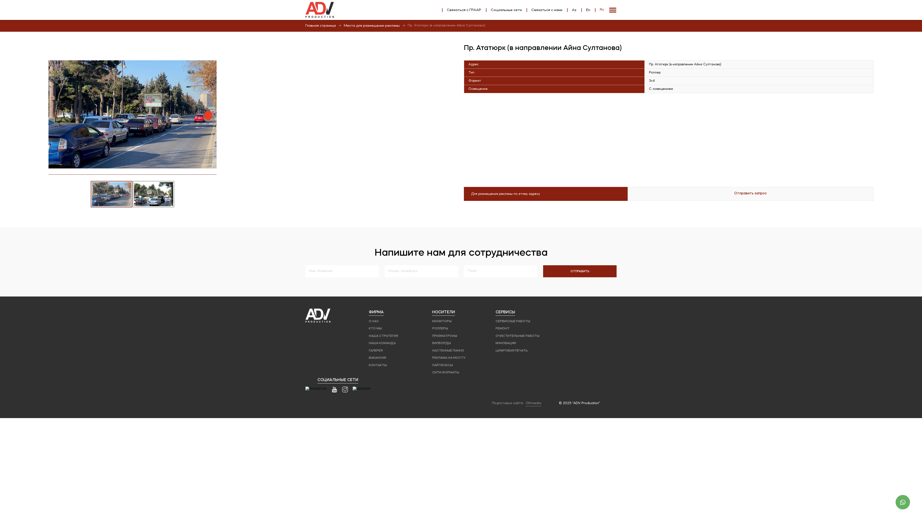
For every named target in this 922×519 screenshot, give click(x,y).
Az (574, 10)
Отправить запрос (750, 193)
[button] (212, 64)
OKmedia (533, 403)
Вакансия (377, 358)
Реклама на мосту (448, 358)
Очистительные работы (518, 336)
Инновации (506, 343)
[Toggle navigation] (613, 10)
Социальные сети (506, 10)
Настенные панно (448, 350)
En (588, 10)
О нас (374, 321)
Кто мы (375, 328)
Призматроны (444, 336)
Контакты (378, 365)
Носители (443, 311)
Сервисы (505, 311)
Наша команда (382, 343)
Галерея (376, 350)
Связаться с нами (546, 10)
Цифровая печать (512, 350)
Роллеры (440, 328)
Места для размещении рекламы (372, 26)
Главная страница (320, 26)
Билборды (441, 343)
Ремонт (503, 328)
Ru (602, 10)
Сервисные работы (513, 321)
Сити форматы (445, 372)
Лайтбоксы (442, 365)
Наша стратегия (383, 336)
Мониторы (442, 321)
